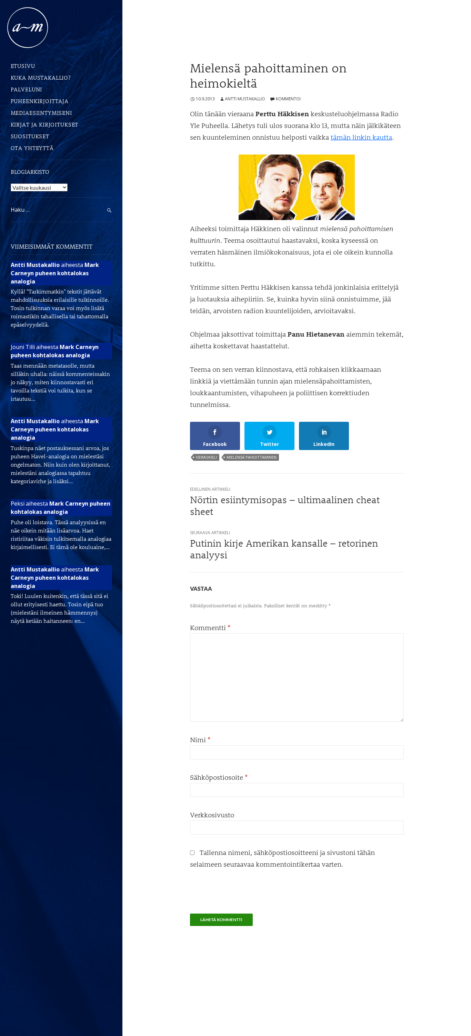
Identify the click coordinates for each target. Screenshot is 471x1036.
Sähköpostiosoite (219, 777)
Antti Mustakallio (245, 99)
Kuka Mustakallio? (41, 77)
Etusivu (23, 65)
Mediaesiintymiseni (41, 112)
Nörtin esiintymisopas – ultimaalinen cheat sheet (285, 501)
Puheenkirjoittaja (40, 100)
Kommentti (210, 627)
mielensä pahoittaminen (252, 457)
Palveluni (26, 89)
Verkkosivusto (212, 814)
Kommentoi (288, 99)
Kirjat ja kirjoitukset (45, 124)
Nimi (200, 739)
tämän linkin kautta (361, 136)
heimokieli (206, 457)
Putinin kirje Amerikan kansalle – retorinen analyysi (284, 545)
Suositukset (30, 136)
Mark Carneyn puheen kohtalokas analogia (55, 273)
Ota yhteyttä (32, 147)
